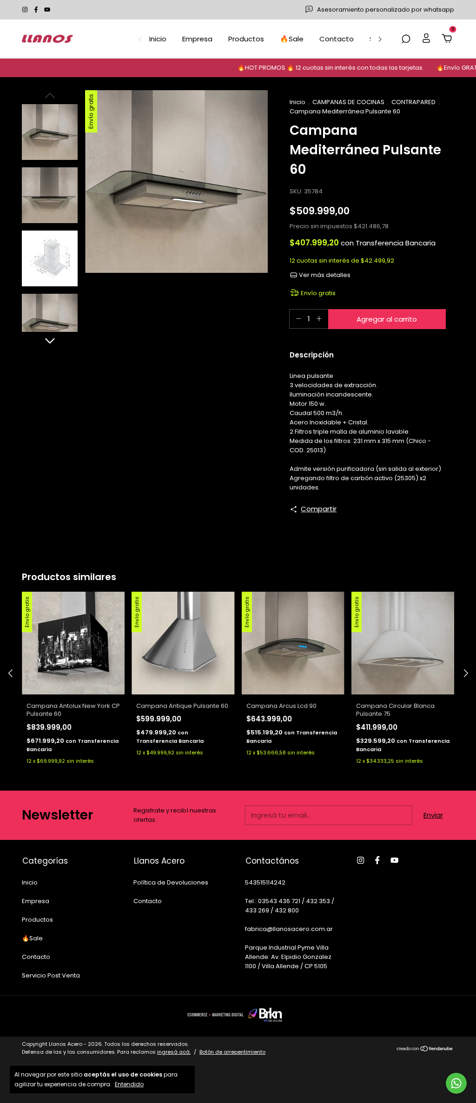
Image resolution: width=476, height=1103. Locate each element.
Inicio (157, 39)
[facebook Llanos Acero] (36, 9)
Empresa (197, 39)
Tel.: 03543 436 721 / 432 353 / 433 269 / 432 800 (289, 906)
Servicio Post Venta (51, 975)
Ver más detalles (324, 275)
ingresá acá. (174, 1052)
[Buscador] (406, 39)
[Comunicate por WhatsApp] (456, 1083)
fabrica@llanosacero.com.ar (289, 929)
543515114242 (265, 882)
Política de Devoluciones (170, 882)
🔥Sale (292, 39)
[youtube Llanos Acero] (47, 9)
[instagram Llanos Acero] (25, 9)
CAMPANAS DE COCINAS (348, 102)
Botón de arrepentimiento (232, 1052)
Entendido (129, 1084)
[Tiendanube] (425, 1049)
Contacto (336, 39)
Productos (246, 39)
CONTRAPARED (413, 102)
